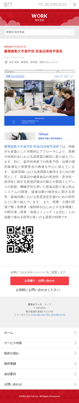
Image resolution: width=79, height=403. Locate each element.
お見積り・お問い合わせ (39, 280)
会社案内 (10, 374)
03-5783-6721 (55, 4)
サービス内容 (13, 343)
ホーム (8, 332)
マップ (47, 304)
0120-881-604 (38, 315)
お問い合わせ (13, 384)
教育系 (24, 62)
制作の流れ (11, 353)
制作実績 (10, 363)
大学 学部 (14, 62)
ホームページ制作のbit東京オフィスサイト (8, 4)
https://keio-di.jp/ (14, 57)
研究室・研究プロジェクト (44, 62)
